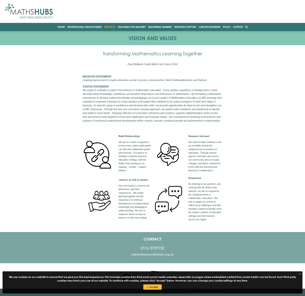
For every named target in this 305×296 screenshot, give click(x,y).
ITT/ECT (226, 26)
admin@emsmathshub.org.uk (152, 254)
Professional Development (84, 26)
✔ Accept (152, 287)
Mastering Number (160, 26)
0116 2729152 (152, 248)
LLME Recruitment (209, 26)
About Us (109, 26)
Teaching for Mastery (132, 26)
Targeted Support (185, 26)
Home (61, 26)
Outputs (238, 26)
